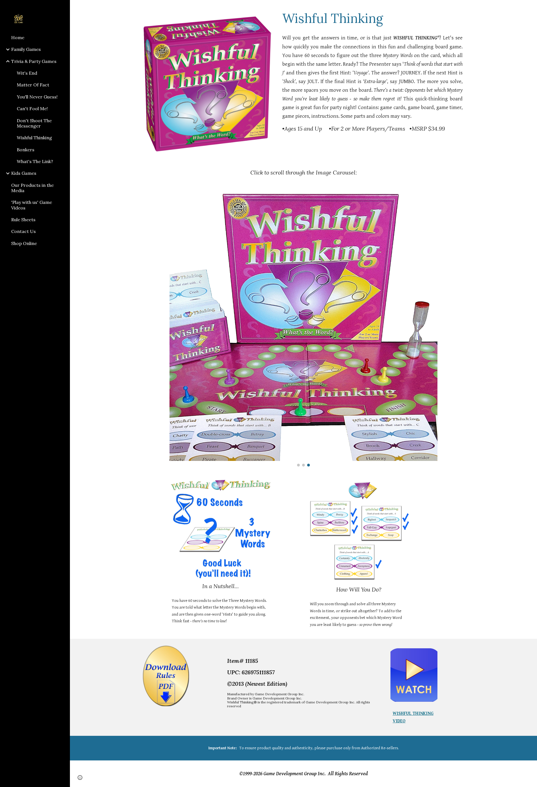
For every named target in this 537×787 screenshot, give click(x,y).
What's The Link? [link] (35, 161)
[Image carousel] (303, 329)
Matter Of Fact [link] (33, 85)
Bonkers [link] (25, 149)
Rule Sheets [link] (23, 219)
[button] (530, 8)
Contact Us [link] (23, 231)
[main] (372, 18)
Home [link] (17, 37)
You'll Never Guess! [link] (37, 97)
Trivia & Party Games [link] (33, 61)
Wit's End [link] (27, 73)
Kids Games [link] (23, 173)
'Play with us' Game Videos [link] (31, 204)
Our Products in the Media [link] (32, 187)
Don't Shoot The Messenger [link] (34, 123)
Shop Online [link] (24, 243)
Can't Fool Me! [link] (32, 108)
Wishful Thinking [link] (34, 137)
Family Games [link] (26, 49)
